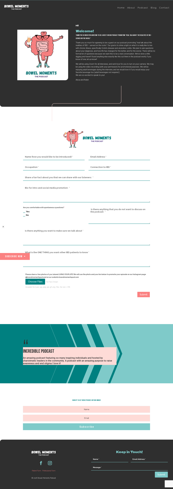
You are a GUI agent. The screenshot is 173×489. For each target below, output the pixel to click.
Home (121, 7)
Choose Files (35, 281)
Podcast (143, 7)
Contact (164, 7)
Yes (28, 211)
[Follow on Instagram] (50, 463)
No (27, 215)
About (131, 7)
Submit (143, 294)
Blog (154, 7)
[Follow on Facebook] (41, 463)
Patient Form (36, 471)
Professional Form (48, 471)
